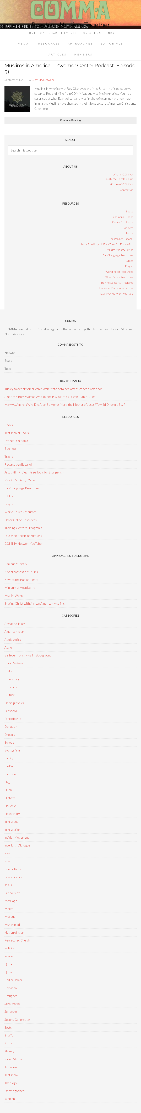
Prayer (129, 266)
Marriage (10, 901)
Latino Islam (12, 893)
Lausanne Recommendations (116, 288)
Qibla (8, 964)
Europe (9, 742)
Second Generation (17, 1019)
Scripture (10, 1011)
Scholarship (12, 1004)
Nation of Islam (14, 932)
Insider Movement (16, 837)
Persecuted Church (17, 940)
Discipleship (12, 718)
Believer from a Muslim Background (28, 655)
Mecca (8, 908)
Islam (7, 861)
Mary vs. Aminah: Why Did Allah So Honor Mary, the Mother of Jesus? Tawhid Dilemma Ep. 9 (64, 404)
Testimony (11, 1075)
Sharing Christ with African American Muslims (34, 603)
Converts (10, 687)
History (9, 798)
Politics (9, 948)
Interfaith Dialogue (17, 845)
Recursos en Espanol (121, 238)
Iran (7, 853)
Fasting (9, 766)
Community (12, 679)
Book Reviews (13, 663)
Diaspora (10, 711)
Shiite (8, 1043)
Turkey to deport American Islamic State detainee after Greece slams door (53, 389)
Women (9, 1099)
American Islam (14, 631)
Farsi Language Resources (118, 255)
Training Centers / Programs (117, 282)
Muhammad (12, 924)
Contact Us (126, 189)
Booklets (127, 227)
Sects (8, 1027)
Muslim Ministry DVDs (120, 249)
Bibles (129, 260)
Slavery (9, 1051)
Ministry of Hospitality (19, 587)
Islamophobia (13, 877)
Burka (8, 671)
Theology (10, 1083)
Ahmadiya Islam (14, 623)
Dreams (9, 734)
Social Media (13, 1059)
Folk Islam (10, 774)
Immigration (12, 829)
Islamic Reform (14, 869)
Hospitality (12, 813)
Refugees (10, 996)
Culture (9, 695)
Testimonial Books (122, 216)
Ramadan (10, 988)
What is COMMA (123, 174)
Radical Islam (13, 980)
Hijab (8, 790)
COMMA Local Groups (119, 178)
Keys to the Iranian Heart (21, 579)
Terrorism (11, 1067)
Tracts (129, 233)
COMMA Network (70, 14)
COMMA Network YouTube (116, 293)
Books (129, 211)
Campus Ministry (15, 564)
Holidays (10, 806)
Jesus (8, 885)
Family (8, 758)
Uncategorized (14, 1091)
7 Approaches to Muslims (21, 572)
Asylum (9, 647)
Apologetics (12, 639)
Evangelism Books (122, 222)
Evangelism (12, 750)
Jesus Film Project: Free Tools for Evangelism (106, 244)
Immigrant (11, 821)
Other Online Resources (119, 277)
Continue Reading (70, 120)
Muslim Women (14, 595)
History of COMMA (121, 184)
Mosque (9, 916)
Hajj (7, 782)
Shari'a (8, 1035)
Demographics (14, 703)
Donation (10, 726)
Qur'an (8, 972)
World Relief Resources (119, 271)
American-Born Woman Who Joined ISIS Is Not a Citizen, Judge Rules (49, 397)
